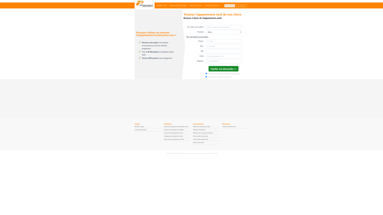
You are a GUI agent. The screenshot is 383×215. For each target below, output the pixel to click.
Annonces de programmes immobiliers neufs (176, 126)
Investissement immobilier (178, 5)
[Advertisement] (191, 98)
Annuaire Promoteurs (212, 5)
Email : (202, 56)
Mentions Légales (139, 126)
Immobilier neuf (161, 5)
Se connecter (241, 6)
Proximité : (200, 32)
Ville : (202, 51)
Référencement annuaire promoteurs (203, 133)
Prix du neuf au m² (196, 5)
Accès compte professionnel (200, 139)
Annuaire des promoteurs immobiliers (174, 129)
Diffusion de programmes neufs (201, 126)
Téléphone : (200, 61)
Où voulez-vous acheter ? (195, 27)
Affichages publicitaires (199, 129)
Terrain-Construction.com (229, 126)
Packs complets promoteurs (200, 136)
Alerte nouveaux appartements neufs (174, 139)
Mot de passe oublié (198, 142)
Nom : (202, 46)
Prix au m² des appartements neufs (173, 133)
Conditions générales (140, 129)
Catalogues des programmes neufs (173, 136)
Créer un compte (229, 6)
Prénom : (201, 41)
